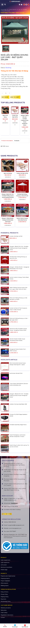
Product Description (7, 140)
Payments (3, 599)
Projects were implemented (8, 576)
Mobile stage (4, 569)
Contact (3, 617)
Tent (19, 9)
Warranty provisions (6, 607)
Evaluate (16, 140)
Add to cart (14, 97)
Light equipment (5, 562)
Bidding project (5, 585)
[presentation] (3, 120)
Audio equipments (5, 560)
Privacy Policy (4, 594)
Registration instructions (7, 615)
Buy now (5, 97)
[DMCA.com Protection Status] (7, 514)
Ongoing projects (5, 578)
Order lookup (4, 612)
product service (12, 9)
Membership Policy (6, 601)
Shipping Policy (5, 596)
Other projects (4, 583)
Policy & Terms (4, 592)
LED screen (4, 565)
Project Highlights (5, 580)
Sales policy (4, 610)
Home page (3, 9)
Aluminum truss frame (6, 567)
